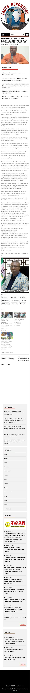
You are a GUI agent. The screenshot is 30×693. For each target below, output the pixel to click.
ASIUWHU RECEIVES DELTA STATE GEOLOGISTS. (19, 321)
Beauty (5, 454)
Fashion (6, 475)
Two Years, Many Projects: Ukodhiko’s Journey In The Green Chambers (14, 549)
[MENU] (27, 34)
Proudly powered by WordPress (9, 688)
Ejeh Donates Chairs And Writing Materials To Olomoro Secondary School (14, 591)
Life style (6, 483)
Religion (6, 496)
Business (6, 458)
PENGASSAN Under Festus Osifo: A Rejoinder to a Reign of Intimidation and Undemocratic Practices (14, 535)
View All (22, 624)
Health (5, 479)
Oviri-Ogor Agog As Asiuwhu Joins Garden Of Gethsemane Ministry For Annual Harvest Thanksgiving (6, 342)
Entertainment (7, 471)
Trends (5, 504)
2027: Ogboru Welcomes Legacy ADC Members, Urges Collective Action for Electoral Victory (15, 428)
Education (6, 466)
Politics (5, 487)
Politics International (8, 492)
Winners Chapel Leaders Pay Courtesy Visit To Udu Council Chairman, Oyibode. (13, 609)
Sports (5, 500)
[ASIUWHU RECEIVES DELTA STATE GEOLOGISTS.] (20, 315)
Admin (16, 44)
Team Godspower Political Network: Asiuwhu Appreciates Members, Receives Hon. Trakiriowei (14, 442)
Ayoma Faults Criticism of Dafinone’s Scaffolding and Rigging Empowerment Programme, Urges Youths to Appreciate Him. (15, 85)
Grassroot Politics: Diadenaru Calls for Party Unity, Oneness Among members (14, 559)
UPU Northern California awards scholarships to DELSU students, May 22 (23, 358)
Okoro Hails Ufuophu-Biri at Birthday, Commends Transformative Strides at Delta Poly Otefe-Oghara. (14, 413)
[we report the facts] (3, 34)
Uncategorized (9, 352)
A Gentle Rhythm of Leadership (13, 639)
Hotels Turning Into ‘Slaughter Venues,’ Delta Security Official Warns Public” (13, 581)
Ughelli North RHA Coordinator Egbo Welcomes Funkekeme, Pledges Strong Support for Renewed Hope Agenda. (15, 420)
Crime (5, 462)
